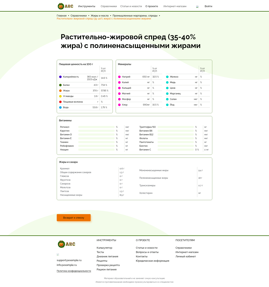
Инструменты (86, 6)
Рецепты (102, 260)
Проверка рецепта (108, 265)
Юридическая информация (152, 260)
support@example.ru (69, 260)
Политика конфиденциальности (74, 271)
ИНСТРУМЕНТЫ (106, 240)
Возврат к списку (73, 217)
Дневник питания (107, 256)
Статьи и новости (131, 6)
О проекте (151, 6)
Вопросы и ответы (147, 252)
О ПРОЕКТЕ (143, 240)
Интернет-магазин (175, 6)
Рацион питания (107, 269)
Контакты (142, 256)
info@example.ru (67, 264)
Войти (208, 6)
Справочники (184, 247)
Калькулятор (104, 247)
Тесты (100, 252)
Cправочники (109, 6)
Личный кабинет (186, 256)
